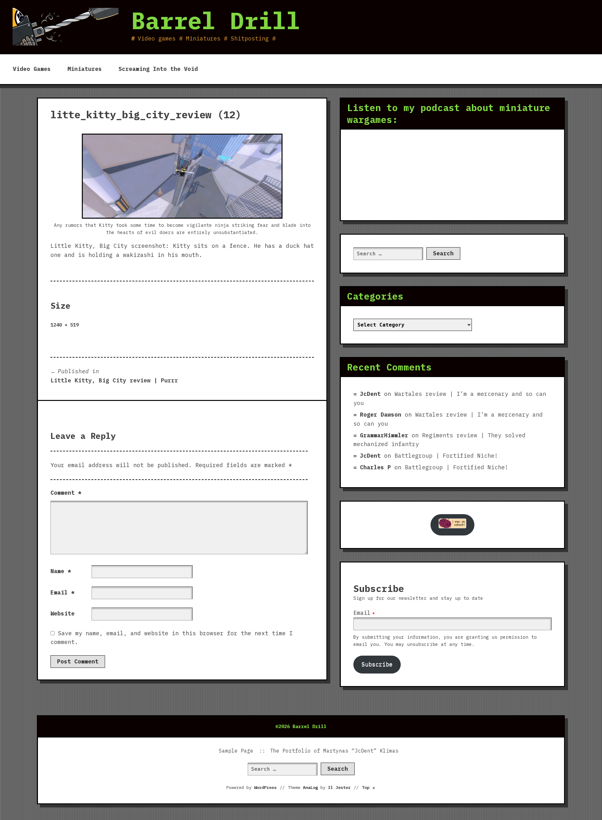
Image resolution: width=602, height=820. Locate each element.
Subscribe (377, 664)
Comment (66, 492)
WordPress (265, 787)
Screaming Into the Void (158, 68)
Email (62, 592)
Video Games (32, 68)
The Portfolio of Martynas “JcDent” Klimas (334, 751)
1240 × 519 (64, 325)
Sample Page (236, 751)
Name (60, 571)
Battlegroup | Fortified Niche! (446, 455)
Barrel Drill (215, 20)
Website (62, 613)
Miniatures (84, 68)
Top (369, 787)
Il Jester (339, 787)
